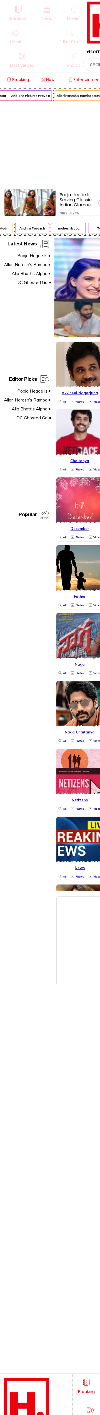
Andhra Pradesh (30, 228)
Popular (28, 515)
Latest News (22, 244)
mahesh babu (67, 228)
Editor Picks (23, 380)
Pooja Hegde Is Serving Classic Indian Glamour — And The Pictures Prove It (76, 200)
